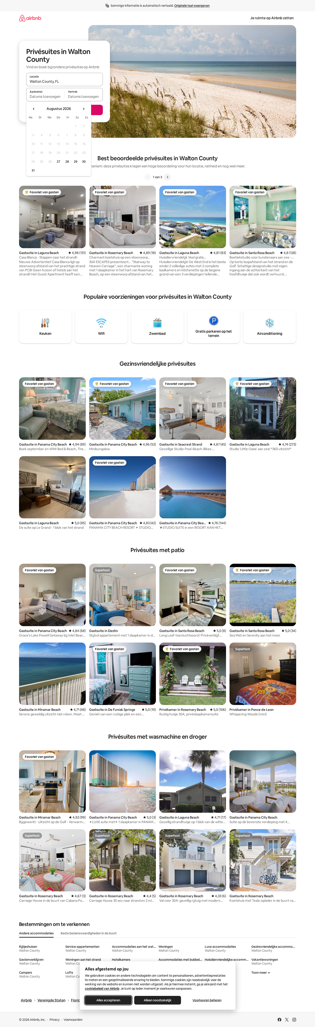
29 (75, 161)
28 (67, 161)
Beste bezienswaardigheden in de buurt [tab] (89, 933)
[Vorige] (147, 177)
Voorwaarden (73, 1020)
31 (33, 170)
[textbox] (45, 96)
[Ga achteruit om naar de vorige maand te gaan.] (33, 109)
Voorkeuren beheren (206, 1000)
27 (58, 161)
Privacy (55, 1020)
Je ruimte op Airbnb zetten (272, 18)
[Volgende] (167, 177)
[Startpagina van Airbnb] (30, 18)
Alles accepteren (108, 1000)
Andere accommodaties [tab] (36, 933)
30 (84, 161)
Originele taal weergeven (192, 6)
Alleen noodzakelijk (157, 1000)
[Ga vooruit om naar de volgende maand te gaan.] (83, 109)
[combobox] (64, 81)
